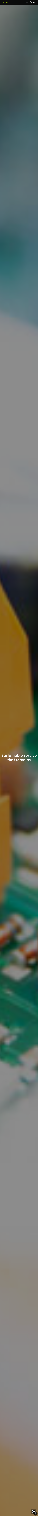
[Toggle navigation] (27, 2)
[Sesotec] (5, 2)
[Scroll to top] (33, 1511)
